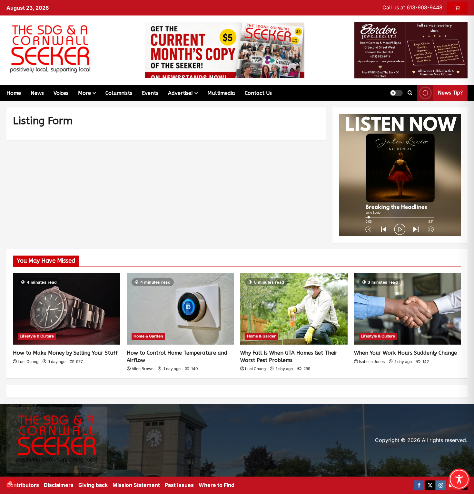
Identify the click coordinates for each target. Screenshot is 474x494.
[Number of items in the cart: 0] (457, 8)
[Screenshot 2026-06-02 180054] (411, 49)
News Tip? (450, 93)
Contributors (22, 485)
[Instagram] (441, 485)
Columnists (118, 93)
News (37, 93)
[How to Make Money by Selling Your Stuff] (66, 309)
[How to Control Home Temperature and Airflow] (180, 309)
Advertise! (180, 93)
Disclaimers (59, 485)
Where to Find (216, 485)
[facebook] (419, 485)
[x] (430, 485)
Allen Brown (142, 368)
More (84, 93)
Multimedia (221, 93)
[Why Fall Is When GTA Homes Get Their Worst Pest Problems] (294, 309)
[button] (396, 93)
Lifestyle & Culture (37, 336)
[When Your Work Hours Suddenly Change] (407, 309)
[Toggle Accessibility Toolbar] (459, 479)
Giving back (93, 485)
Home (13, 93)
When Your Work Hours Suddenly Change (405, 353)
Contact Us (258, 93)
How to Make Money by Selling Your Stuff (65, 353)
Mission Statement (136, 485)
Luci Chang (28, 361)
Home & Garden (148, 336)
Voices (61, 93)
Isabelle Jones (372, 361)
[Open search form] (410, 93)
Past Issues (179, 485)
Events (150, 93)
